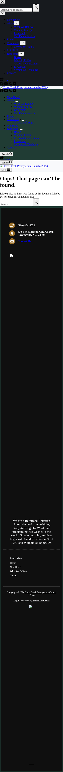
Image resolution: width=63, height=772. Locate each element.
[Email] (6, 91)
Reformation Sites (41, 600)
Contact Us (24, 241)
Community (13, 119)
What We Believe (23, 103)
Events (11, 116)
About (10, 100)
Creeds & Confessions (26, 138)
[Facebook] (2, 91)
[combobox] (16, 204)
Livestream (20, 141)
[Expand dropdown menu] (16, 101)
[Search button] (36, 202)
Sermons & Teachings (26, 144)
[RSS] (10, 91)
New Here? (13, 97)
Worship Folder (22, 134)
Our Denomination (24, 113)
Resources (12, 128)
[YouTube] (14, 91)
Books (17, 131)
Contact (11, 147)
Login (16, 600)
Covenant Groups (24, 122)
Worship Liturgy (23, 106)
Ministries (12, 125)
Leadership (20, 109)
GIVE (7, 158)
